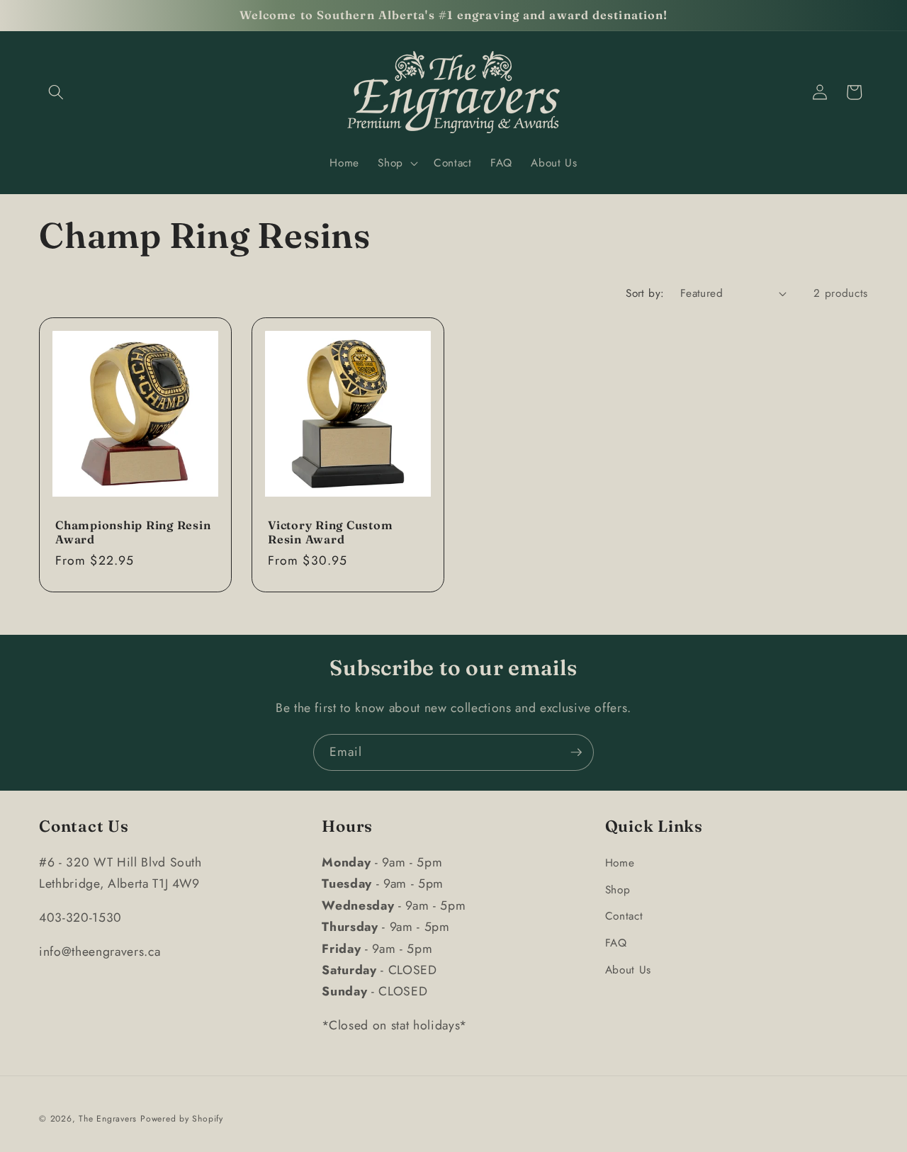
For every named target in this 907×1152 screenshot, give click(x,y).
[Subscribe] (576, 752)
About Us (628, 970)
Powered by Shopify (181, 1118)
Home (620, 863)
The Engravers (108, 1118)
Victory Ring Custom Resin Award (330, 532)
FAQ (616, 943)
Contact (624, 916)
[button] (56, 92)
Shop (618, 890)
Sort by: (645, 293)
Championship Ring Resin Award (132, 532)
